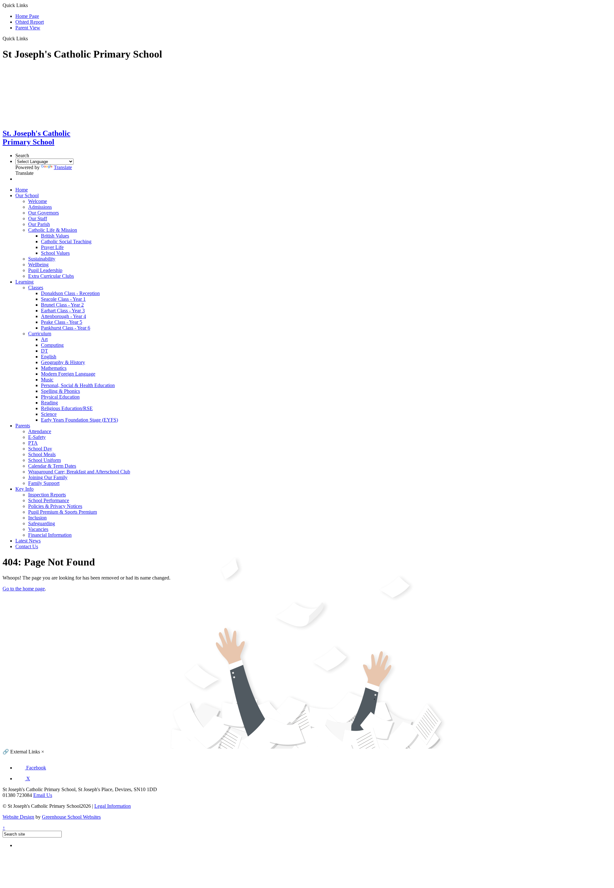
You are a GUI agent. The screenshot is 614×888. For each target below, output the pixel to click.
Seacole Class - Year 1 (63, 299)
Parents (22, 425)
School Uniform (44, 460)
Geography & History (63, 362)
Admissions (40, 207)
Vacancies (38, 529)
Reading (49, 402)
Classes (35, 287)
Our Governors (43, 212)
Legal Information (112, 806)
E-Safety (37, 437)
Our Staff (37, 218)
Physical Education (60, 397)
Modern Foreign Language (68, 374)
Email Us (42, 795)
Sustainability (41, 258)
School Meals (42, 454)
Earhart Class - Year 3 (63, 310)
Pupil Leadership (45, 270)
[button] (30, 38)
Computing (52, 345)
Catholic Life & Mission (52, 230)
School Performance (48, 500)
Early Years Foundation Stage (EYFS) (79, 420)
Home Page (27, 16)
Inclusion (37, 517)
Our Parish (39, 224)
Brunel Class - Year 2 (62, 305)
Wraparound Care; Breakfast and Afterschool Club (79, 471)
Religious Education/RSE (67, 408)
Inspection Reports (47, 494)
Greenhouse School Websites (71, 817)
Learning (24, 281)
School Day (40, 448)
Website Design (18, 817)
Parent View (27, 27)
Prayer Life (52, 247)
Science (49, 414)
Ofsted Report (29, 22)
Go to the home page (24, 588)
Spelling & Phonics (60, 391)
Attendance (39, 431)
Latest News (28, 540)
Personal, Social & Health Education (78, 385)
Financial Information (50, 535)
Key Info (24, 489)
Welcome (37, 201)
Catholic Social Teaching (66, 241)
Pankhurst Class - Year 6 (65, 328)
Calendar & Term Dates (52, 466)
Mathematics (54, 368)
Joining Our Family (47, 477)
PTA (33, 443)
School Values (55, 253)
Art (44, 339)
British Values (55, 235)
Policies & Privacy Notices (55, 506)
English (48, 356)
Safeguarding (41, 523)
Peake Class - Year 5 (61, 322)
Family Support (43, 483)
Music (47, 379)
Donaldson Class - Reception (70, 293)
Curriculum (39, 333)
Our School (27, 195)
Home (21, 189)
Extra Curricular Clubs (51, 276)
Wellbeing (38, 264)
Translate (63, 167)
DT (44, 351)
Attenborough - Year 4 (63, 316)
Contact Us (26, 546)
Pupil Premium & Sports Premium (62, 512)
